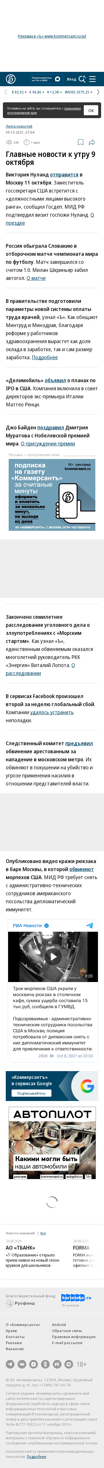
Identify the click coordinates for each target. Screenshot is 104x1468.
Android (59, 1324)
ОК (91, 110)
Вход (71, 79)
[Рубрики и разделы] (92, 79)
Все (43, 1233)
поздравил (50, 427)
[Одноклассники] (45, 1364)
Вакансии (15, 1348)
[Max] (68, 1364)
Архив (11, 1330)
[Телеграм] (10, 1364)
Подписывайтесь (31, 1093)
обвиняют (81, 869)
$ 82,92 (18, 92)
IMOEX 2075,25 (77, 92)
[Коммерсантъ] (11, 79)
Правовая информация (74, 1336)
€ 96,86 (35, 92)
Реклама (14, 1342)
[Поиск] (82, 79)
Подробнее (45, 357)
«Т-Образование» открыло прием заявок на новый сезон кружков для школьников (32, 1260)
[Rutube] (57, 1364)
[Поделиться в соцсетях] (91, 142)
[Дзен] (33, 1364)
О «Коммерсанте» (23, 1324)
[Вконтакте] (22, 1364)
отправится (64, 174)
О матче (36, 277)
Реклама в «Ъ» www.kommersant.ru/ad (52, 36)
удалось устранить (52, 712)
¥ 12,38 (53, 92)
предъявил (79, 743)
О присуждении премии (48, 443)
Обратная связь (67, 1330)
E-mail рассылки (67, 1342)
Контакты (15, 1336)
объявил (55, 380)
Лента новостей (19, 126)
